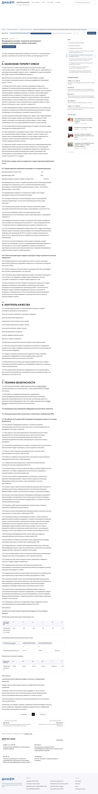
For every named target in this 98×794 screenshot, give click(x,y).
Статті (43, 2)
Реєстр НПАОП (36, 2)
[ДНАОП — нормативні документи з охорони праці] (8, 2)
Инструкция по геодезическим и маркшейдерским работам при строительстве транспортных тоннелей (49, 748)
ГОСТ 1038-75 (12, 643)
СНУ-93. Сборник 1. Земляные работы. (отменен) (46, 759)
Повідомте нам (28, 733)
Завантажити (91, 33)
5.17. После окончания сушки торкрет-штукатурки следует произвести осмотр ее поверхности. (80, 59)
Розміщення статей (80, 789)
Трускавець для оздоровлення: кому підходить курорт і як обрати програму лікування (84, 144)
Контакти (57, 2)
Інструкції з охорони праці (33, 783)
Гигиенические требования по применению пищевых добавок (16, 748)
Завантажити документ (9, 46)
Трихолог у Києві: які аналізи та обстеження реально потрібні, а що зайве (83, 135)
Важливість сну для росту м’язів (83, 127)
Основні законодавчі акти (56, 781)
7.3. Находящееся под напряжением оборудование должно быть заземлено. (81, 63)
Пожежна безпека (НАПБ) (56, 789)
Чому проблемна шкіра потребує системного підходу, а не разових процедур (83, 120)
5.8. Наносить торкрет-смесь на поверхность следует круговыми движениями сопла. (81, 51)
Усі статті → (71, 152)
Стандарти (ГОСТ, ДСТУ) (32, 781)
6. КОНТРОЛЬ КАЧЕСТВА (74, 45)
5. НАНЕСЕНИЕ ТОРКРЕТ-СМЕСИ (76, 43)
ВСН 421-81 (5, 38)
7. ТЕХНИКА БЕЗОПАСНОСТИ (75, 48)
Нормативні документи (23, 2)
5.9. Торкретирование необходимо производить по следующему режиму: (81, 55)
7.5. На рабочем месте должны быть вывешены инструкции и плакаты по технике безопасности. (80, 71)
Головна (4, 29)
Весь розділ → (60, 740)
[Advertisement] (49, 16)
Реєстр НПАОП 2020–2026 (33, 789)
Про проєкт (50, 2)
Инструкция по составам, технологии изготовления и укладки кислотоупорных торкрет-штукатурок (21, 42)
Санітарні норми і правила (26, 29)
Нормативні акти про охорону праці (59, 783)
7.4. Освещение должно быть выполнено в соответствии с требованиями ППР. (79, 67)
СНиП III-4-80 (41, 386)
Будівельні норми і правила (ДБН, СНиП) (36, 786)
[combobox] (86, 2)
